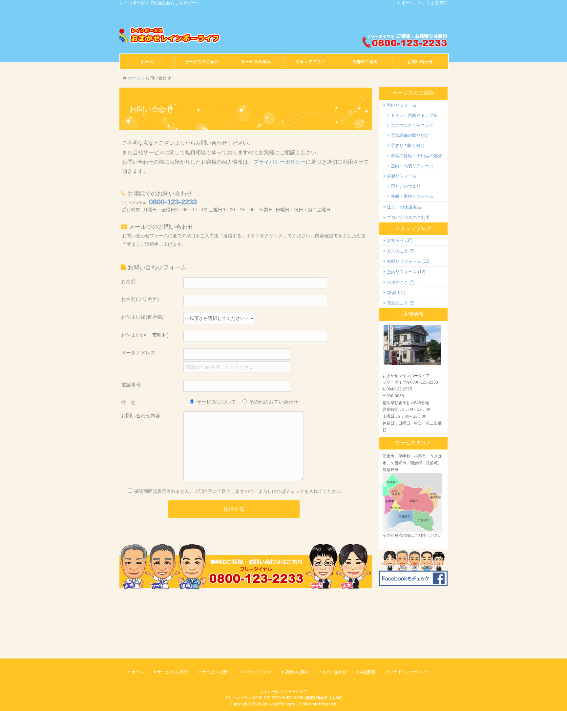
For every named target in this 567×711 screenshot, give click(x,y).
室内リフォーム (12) (406, 271)
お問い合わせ (334, 672)
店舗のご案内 (297, 672)
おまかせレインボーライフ (283, 691)
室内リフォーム (402, 105)
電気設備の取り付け (410, 135)
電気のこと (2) (400, 303)
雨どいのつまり (406, 186)
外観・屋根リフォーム (412, 196)
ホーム (407, 2)
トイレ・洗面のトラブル (414, 115)
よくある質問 (435, 2)
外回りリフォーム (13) (408, 261)
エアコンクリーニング (412, 125)
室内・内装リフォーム (412, 165)
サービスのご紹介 (173, 672)
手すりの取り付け (408, 145)
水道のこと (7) (400, 282)
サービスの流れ (216, 672)
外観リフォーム (402, 176)
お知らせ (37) (399, 240)
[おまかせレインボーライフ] (170, 35)
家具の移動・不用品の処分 (416, 155)
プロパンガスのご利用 (408, 217)
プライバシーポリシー (279, 162)
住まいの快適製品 (404, 206)
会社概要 (368, 672)
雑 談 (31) (396, 292)
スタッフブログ (257, 672)
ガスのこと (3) (400, 250)
